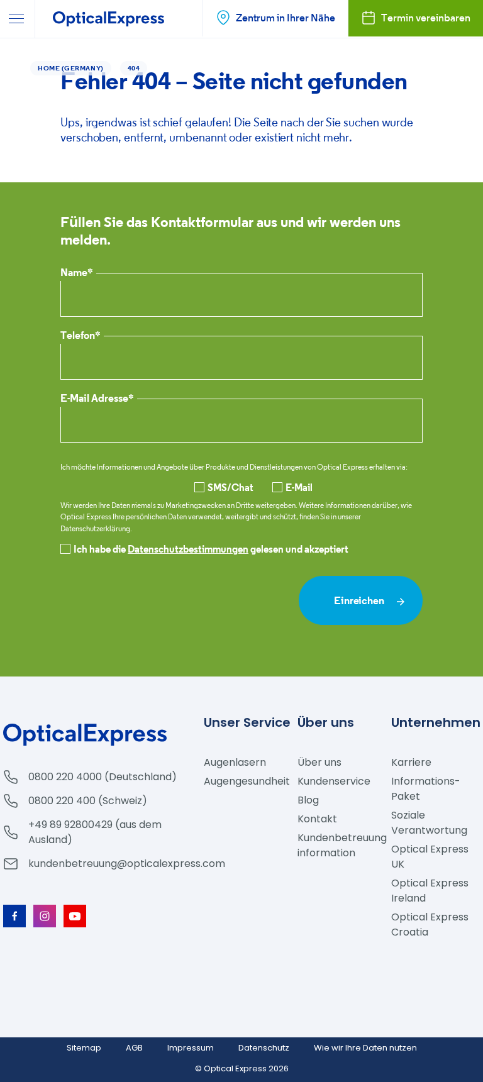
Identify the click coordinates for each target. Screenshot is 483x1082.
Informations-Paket (425, 788)
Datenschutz (263, 1048)
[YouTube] (75, 916)
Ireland (430, 890)
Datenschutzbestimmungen (188, 549)
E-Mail (299, 487)
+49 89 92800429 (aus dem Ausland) (95, 832)
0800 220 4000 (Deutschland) (102, 777)
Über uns (319, 762)
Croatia (430, 924)
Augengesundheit (247, 781)
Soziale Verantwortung (429, 822)
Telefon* (80, 336)
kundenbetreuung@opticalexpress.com (126, 863)
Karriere (411, 762)
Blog (308, 800)
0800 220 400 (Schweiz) (87, 800)
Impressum (190, 1048)
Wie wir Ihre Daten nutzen (365, 1048)
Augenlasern (235, 762)
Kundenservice (333, 781)
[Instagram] (44, 916)
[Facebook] (14, 916)
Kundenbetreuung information (342, 845)
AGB (134, 1048)
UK (430, 856)
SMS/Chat (230, 487)
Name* (76, 273)
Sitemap (84, 1048)
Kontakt (317, 819)
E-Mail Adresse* (97, 399)
